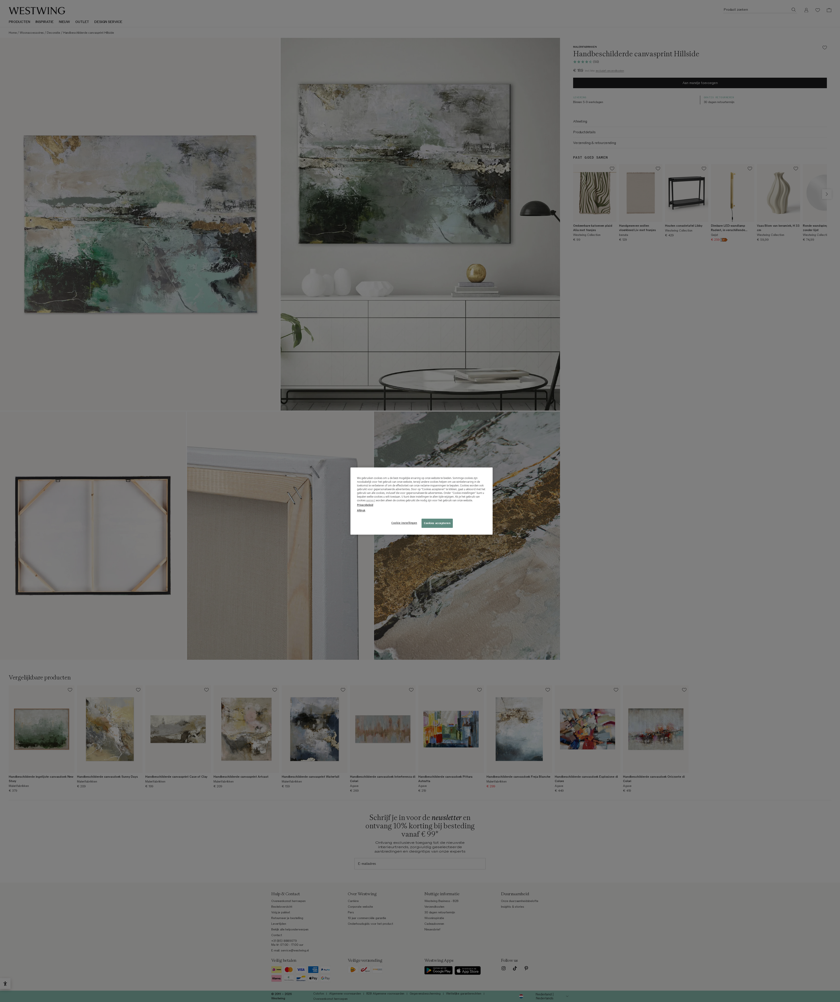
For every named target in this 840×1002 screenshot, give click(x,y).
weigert (370, 500)
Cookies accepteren (437, 523)
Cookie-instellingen (404, 523)
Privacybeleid (365, 505)
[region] (421, 501)
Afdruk (361, 510)
